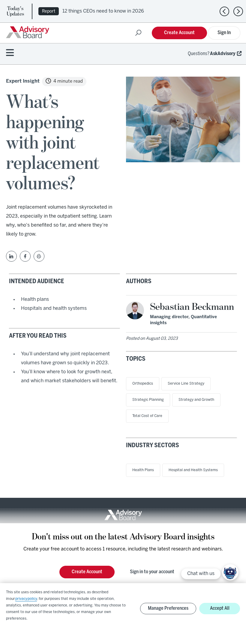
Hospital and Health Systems (193, 470)
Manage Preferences (168, 608)
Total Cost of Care (147, 416)
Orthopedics (142, 383)
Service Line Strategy (186, 383)
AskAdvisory (223, 53)
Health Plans (143, 470)
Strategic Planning (148, 399)
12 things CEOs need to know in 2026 (103, 11)
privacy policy (26, 598)
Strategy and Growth (196, 399)
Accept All (220, 608)
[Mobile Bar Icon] (10, 53)
